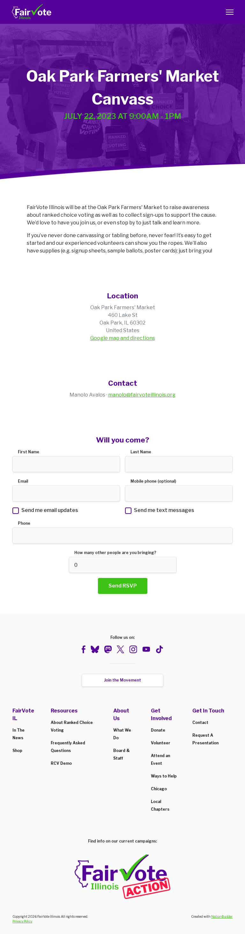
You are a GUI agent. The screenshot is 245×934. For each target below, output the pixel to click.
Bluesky (95, 649)
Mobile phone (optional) (153, 481)
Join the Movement (122, 680)
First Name (28, 451)
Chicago (159, 788)
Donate (158, 730)
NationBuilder (222, 916)
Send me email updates (49, 510)
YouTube (146, 649)
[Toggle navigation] (229, 12)
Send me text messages (164, 510)
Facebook (83, 649)
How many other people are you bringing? (115, 552)
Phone (24, 523)
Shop (17, 750)
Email (23, 481)
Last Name (140, 451)
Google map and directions (122, 338)
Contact (200, 722)
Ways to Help (164, 776)
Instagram (133, 649)
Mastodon (107, 649)
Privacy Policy (22, 921)
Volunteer (160, 743)
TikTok (159, 649)
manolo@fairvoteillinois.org (141, 395)
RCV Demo (61, 763)
